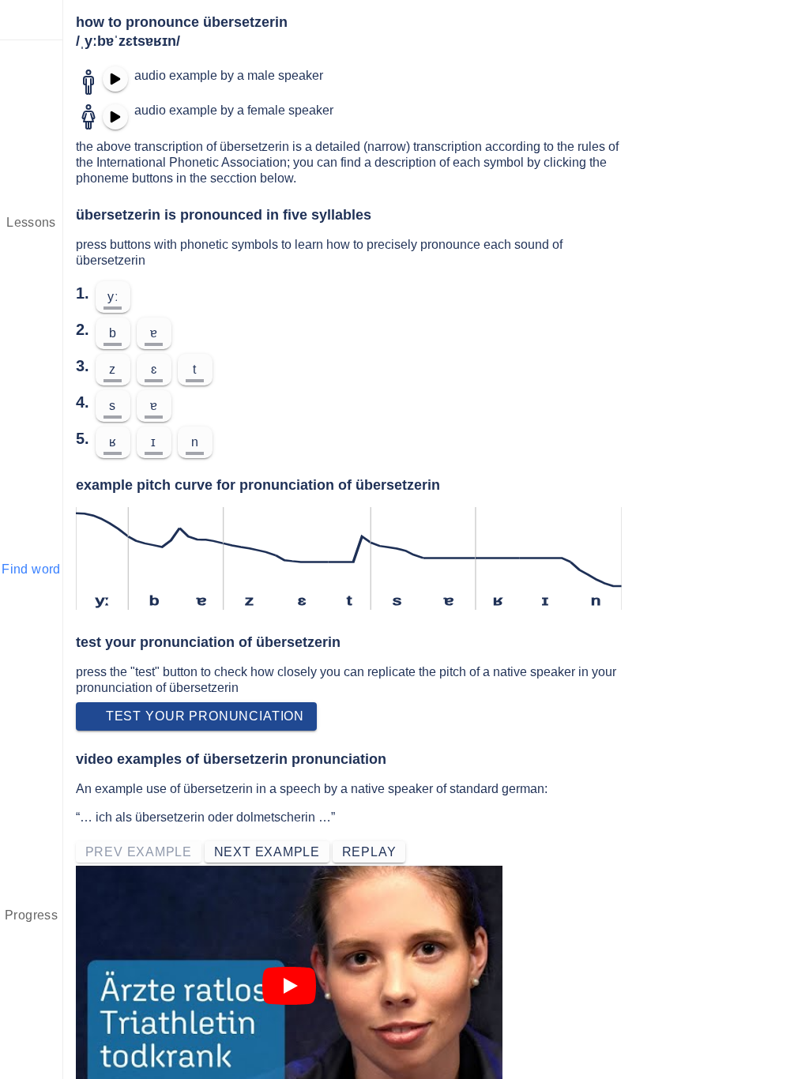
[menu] (32, 20)
